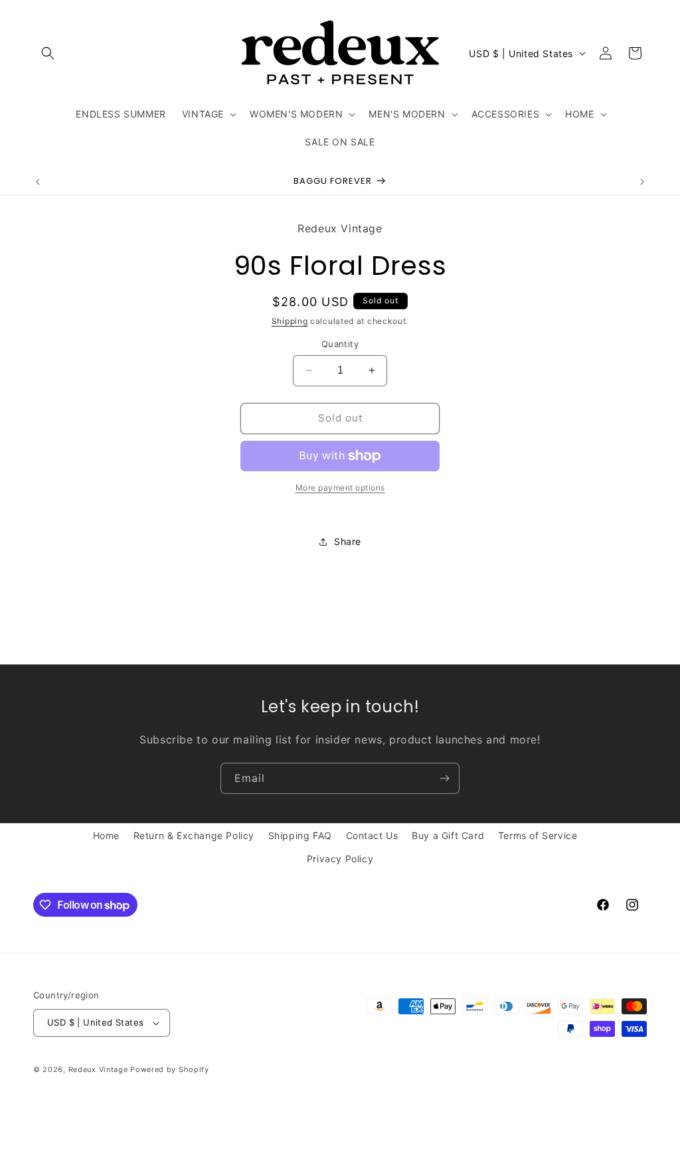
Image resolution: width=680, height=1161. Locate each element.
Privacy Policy (340, 858)
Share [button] (347, 541)
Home (106, 835)
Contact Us (372, 835)
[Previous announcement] (37, 181)
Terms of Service (538, 835)
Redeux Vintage (98, 1069)
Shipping (290, 321)
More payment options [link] (340, 488)
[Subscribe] (444, 778)
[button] (47, 53)
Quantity (340, 344)
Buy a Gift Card (448, 835)
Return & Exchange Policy (193, 835)
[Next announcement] (642, 181)
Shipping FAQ (300, 835)
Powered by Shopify (169, 1069)
